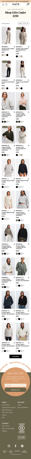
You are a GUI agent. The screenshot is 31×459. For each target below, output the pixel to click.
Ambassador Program (9, 407)
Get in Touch (5, 426)
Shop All (10, 9)
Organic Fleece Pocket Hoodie (8, 181)
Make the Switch (7, 410)
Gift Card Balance (23, 407)
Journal (4, 415)
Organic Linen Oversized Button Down (21, 149)
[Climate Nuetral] (22, 438)
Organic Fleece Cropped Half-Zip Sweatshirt (21, 214)
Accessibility (17, 450)
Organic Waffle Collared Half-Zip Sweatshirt (6, 115)
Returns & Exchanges (8, 428)
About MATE (5, 405)
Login (19, 405)
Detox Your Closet (7, 412)
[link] (16, 4)
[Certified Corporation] (22, 428)
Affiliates (4, 431)
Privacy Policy (4, 451)
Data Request (11, 451)
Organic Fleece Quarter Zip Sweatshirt (22, 280)
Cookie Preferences (24, 451)
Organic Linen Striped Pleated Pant (8, 49)
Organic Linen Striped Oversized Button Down (22, 50)
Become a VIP (16, 390)
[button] (3, 4)
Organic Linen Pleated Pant (8, 82)
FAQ (3, 417)
